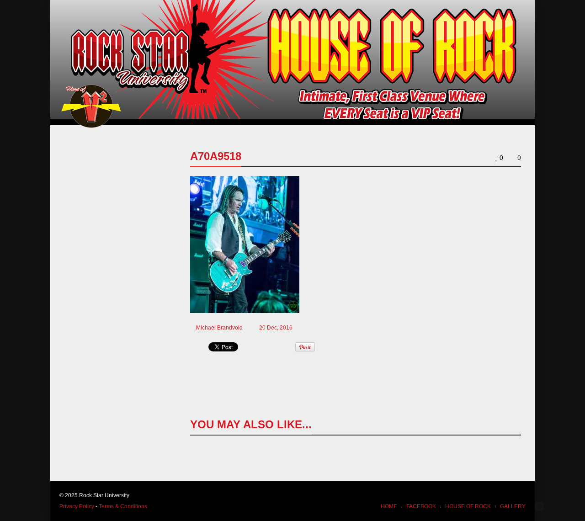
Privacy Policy (76, 506)
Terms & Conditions (123, 506)
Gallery (513, 506)
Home (389, 506)
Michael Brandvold (219, 327)
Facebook (421, 506)
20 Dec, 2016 (275, 327)
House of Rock (468, 506)
